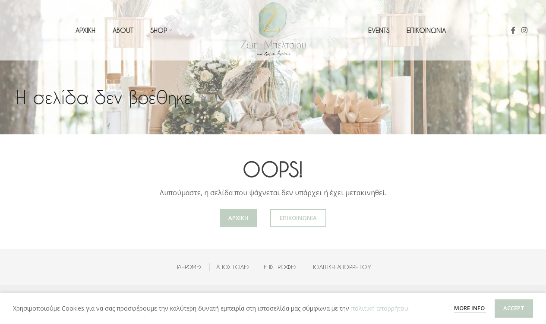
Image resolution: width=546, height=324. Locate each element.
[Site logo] (273, 29)
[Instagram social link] (524, 30)
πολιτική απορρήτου (379, 308)
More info (470, 308)
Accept (513, 308)
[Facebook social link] (513, 30)
